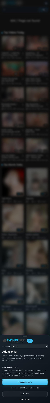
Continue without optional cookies (25, 388)
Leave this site (25, 399)
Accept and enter (25, 382)
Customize (25, 394)
